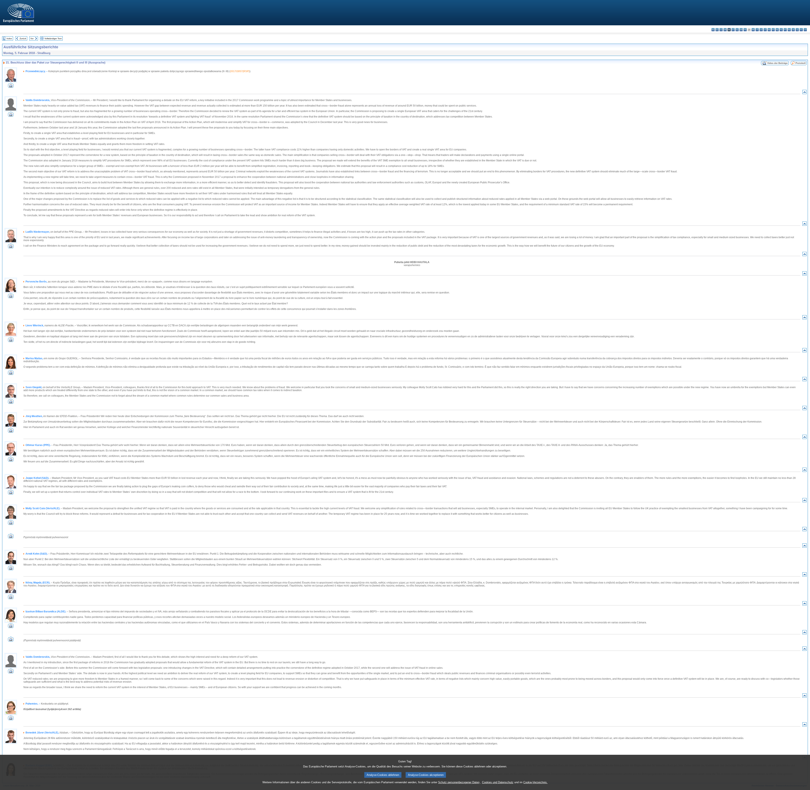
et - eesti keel (733, 29)
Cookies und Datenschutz (497, 782)
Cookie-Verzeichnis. (535, 782)
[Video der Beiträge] (11, 86)
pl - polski (781, 29)
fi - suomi (801, 29)
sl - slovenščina (797, 29)
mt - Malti (773, 29)
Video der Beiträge (777, 63)
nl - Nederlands (777, 29)
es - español (717, 29)
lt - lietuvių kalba (765, 29)
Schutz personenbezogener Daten (458, 782)
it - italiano (757, 29)
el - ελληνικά (737, 29)
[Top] (804, 93)
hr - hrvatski (753, 29)
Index (9, 38)
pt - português (785, 29)
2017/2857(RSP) (240, 71)
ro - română (789, 29)
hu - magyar (769, 29)
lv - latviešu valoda (761, 29)
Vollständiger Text (53, 38)
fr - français (745, 29)
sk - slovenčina (793, 29)
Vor (32, 38)
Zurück (23, 38)
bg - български (713, 29)
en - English (741, 29)
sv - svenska (805, 29)
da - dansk (725, 29)
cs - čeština (721, 29)
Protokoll (800, 63)
